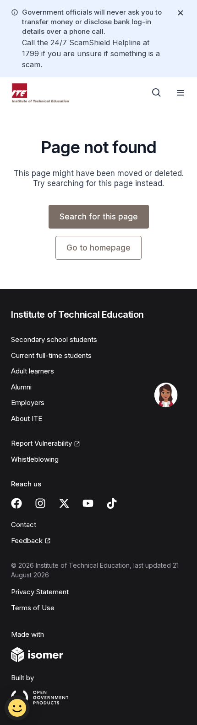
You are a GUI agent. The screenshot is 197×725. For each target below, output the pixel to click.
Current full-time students (51, 355)
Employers (27, 402)
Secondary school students (54, 339)
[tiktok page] (111, 503)
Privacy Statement (40, 591)
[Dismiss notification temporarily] (181, 13)
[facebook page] (16, 503)
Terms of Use (33, 607)
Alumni (21, 387)
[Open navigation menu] (181, 93)
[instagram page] (40, 503)
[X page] (64, 503)
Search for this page (99, 216)
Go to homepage (98, 247)
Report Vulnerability (41, 443)
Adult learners (32, 371)
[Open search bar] (157, 93)
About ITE (26, 418)
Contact (23, 524)
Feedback (27, 540)
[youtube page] (87, 503)
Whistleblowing (35, 459)
